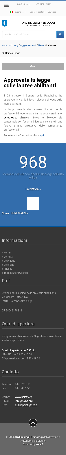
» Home (6, 252)
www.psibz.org (10, 45)
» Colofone (8, 264)
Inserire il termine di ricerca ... (18, 34)
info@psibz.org (23, 4)
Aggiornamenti (28, 45)
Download (52, 12)
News (41, 45)
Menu (33, 66)
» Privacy (7, 268)
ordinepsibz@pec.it (26, 405)
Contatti (41, 12)
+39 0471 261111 (43, 4)
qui (42, 135)
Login (32, 12)
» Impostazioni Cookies (15, 272)
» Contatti (7, 256)
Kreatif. (39, 444)
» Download (8, 260)
